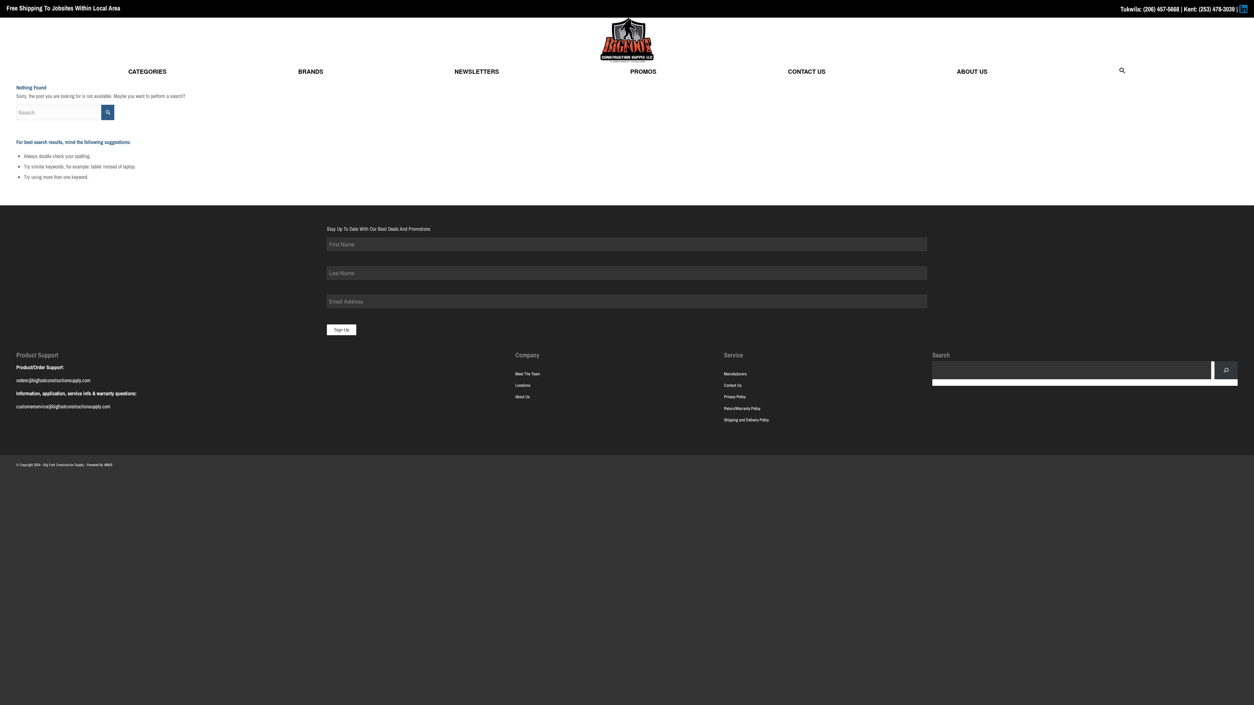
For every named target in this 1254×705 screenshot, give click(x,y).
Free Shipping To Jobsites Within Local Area (63, 8)
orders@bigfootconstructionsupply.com (53, 380)
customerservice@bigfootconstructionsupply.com (63, 406)
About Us (522, 397)
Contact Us (732, 385)
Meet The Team (527, 374)
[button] (1122, 71)
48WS (108, 464)
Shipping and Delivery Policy (746, 420)
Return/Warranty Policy (742, 408)
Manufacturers (735, 374)
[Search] (1226, 370)
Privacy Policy (735, 397)
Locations (522, 385)
